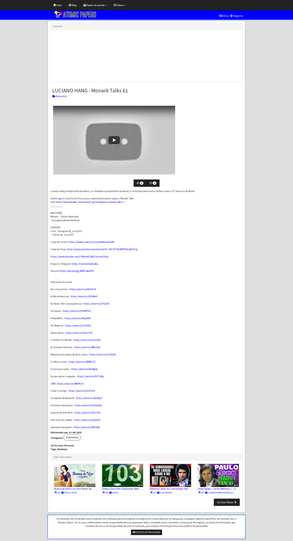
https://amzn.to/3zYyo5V (97, 303)
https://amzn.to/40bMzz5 (70, 383)
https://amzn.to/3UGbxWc (88, 405)
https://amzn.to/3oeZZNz (87, 340)
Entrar (225, 15)
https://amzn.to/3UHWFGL (77, 311)
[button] (114, 140)
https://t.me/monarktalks (85, 263)
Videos (120, 5)
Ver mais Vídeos (225, 502)
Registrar (238, 15)
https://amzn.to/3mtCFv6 (79, 332)
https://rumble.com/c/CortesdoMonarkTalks (91, 242)
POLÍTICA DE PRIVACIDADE (147, 532)
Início (59, 5)
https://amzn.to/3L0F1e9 (82, 390)
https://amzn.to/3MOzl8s (87, 427)
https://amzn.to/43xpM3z (78, 318)
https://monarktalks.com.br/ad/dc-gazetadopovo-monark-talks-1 (90, 202)
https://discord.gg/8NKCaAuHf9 (77, 271)
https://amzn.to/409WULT (82, 361)
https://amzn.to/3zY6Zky (78, 325)
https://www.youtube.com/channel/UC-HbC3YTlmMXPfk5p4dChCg (102, 249)
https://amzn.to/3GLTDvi (88, 412)
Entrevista (61, 96)
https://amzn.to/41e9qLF (89, 398)
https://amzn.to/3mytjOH (87, 420)
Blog (74, 5)
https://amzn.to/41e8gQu (84, 369)
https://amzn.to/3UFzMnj (90, 376)
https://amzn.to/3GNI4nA (84, 296)
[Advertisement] (146, 56)
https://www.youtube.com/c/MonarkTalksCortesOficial (79, 256)
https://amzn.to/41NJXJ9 (83, 289)
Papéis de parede (95, 5)
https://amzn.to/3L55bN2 (102, 354)
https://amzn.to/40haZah (87, 347)
